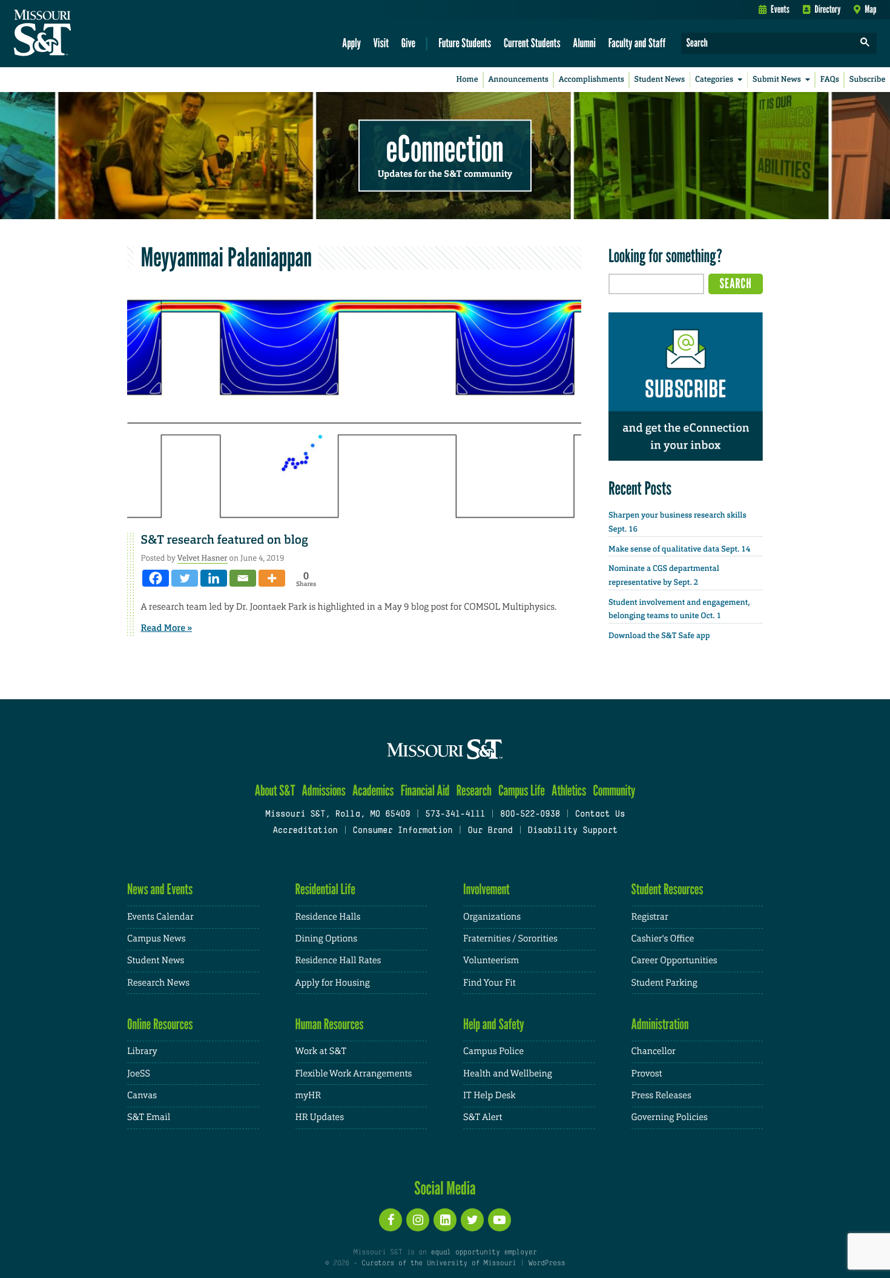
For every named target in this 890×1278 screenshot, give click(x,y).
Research (474, 790)
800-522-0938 (530, 814)
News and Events (160, 889)
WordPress (547, 1263)
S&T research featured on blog (224, 540)
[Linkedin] (213, 578)
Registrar (649, 917)
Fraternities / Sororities (510, 938)
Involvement (486, 889)
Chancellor (653, 1051)
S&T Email (148, 1117)
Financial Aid (425, 790)
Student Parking (664, 983)
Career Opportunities (674, 960)
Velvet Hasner (202, 558)
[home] (81, 33)
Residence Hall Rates (338, 960)
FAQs (829, 79)
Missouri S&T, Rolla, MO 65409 (337, 814)
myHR (308, 1095)
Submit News (777, 79)
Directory (828, 9)
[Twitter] (184, 578)
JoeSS (138, 1073)
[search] (865, 43)
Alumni (584, 42)
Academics (373, 790)
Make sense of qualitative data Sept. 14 (679, 549)
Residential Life (325, 889)
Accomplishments (591, 79)
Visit (381, 42)
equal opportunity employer (483, 1252)
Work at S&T (321, 1051)
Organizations (492, 917)
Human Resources (329, 1024)
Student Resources (667, 889)
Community (614, 790)
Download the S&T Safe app (659, 636)
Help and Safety (493, 1024)
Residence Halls (328, 917)
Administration (660, 1024)
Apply (351, 42)
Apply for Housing (332, 983)
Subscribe (867, 79)
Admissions (324, 790)
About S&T (275, 790)
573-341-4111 (455, 814)
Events (780, 9)
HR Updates (319, 1117)
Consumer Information (402, 830)
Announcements (518, 79)
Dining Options (326, 938)
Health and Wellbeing (507, 1073)
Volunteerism (491, 960)
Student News (660, 79)
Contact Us (600, 814)
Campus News (156, 938)
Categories (714, 79)
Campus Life (521, 790)
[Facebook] (155, 578)
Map (870, 9)
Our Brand (489, 830)
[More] (272, 578)
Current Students (532, 42)
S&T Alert (482, 1117)
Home (467, 79)
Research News (158, 983)
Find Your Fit (489, 983)
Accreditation (304, 830)
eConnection (445, 148)
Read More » (167, 628)
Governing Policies (669, 1117)
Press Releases (661, 1095)
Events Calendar (160, 917)
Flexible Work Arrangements (353, 1073)
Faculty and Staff (637, 42)
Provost (646, 1073)
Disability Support (572, 830)
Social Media (444, 1188)
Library (142, 1051)
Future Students (464, 42)
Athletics (569, 790)
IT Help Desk (489, 1095)
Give (408, 42)
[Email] (242, 578)
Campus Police (493, 1051)
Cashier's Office (662, 938)
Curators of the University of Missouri (438, 1263)
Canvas (142, 1095)
